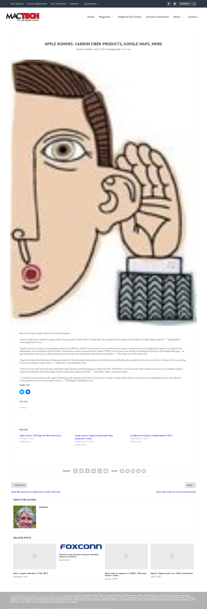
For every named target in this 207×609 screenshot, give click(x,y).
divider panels (79, 599)
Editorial (74, 4)
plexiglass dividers (110, 599)
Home (90, 17)
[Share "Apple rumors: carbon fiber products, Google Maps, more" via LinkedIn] (94, 471)
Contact (192, 17)
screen (177, 597)
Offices (77, 597)
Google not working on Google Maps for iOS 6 (151, 435)
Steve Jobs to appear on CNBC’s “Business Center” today (126, 574)
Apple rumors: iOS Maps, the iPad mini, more (40, 435)
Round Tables (151, 595)
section (163, 597)
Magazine (104, 17)
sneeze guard (54, 599)
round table (25, 601)
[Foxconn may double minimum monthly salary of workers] (80, 547)
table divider (66, 599)
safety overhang (38, 601)
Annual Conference (157, 17)
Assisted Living (164, 595)
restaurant (143, 597)
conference (122, 597)
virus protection (94, 599)
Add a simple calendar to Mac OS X (30, 573)
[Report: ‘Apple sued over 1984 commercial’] (172, 556)
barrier (170, 597)
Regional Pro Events (130, 17)
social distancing (40, 599)
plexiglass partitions (180, 599)
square (13, 599)
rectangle (103, 597)
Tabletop (190, 597)
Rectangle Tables (112, 595)
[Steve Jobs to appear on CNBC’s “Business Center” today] (126, 556)
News (177, 17)
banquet (112, 597)
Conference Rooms (36, 597)
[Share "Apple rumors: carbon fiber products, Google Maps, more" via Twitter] (81, 471)
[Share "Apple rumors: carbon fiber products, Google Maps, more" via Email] (106, 471)
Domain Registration (37, 4)
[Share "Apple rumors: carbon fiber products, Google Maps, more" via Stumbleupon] (100, 471)
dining (135, 597)
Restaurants (86, 597)
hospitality (154, 597)
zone (183, 597)
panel (19, 599)
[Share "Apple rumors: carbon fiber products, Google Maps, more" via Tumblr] (88, 471)
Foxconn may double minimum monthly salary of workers (78, 555)
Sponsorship (90, 4)
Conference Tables (72, 595)
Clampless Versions (19, 597)
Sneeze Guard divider (146, 599)
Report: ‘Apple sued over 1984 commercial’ (172, 573)
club (129, 597)
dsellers (89, 49)
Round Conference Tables (132, 595)
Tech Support (17, 4)
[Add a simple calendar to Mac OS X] (34, 556)
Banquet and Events (181, 595)
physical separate (70, 601)
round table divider (127, 599)
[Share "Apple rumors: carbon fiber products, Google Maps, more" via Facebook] (75, 471)
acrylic (95, 597)
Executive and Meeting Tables (59, 597)
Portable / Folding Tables (93, 595)
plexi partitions (163, 599)
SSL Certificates (58, 4)
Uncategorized (113, 49)
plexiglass (27, 599)
